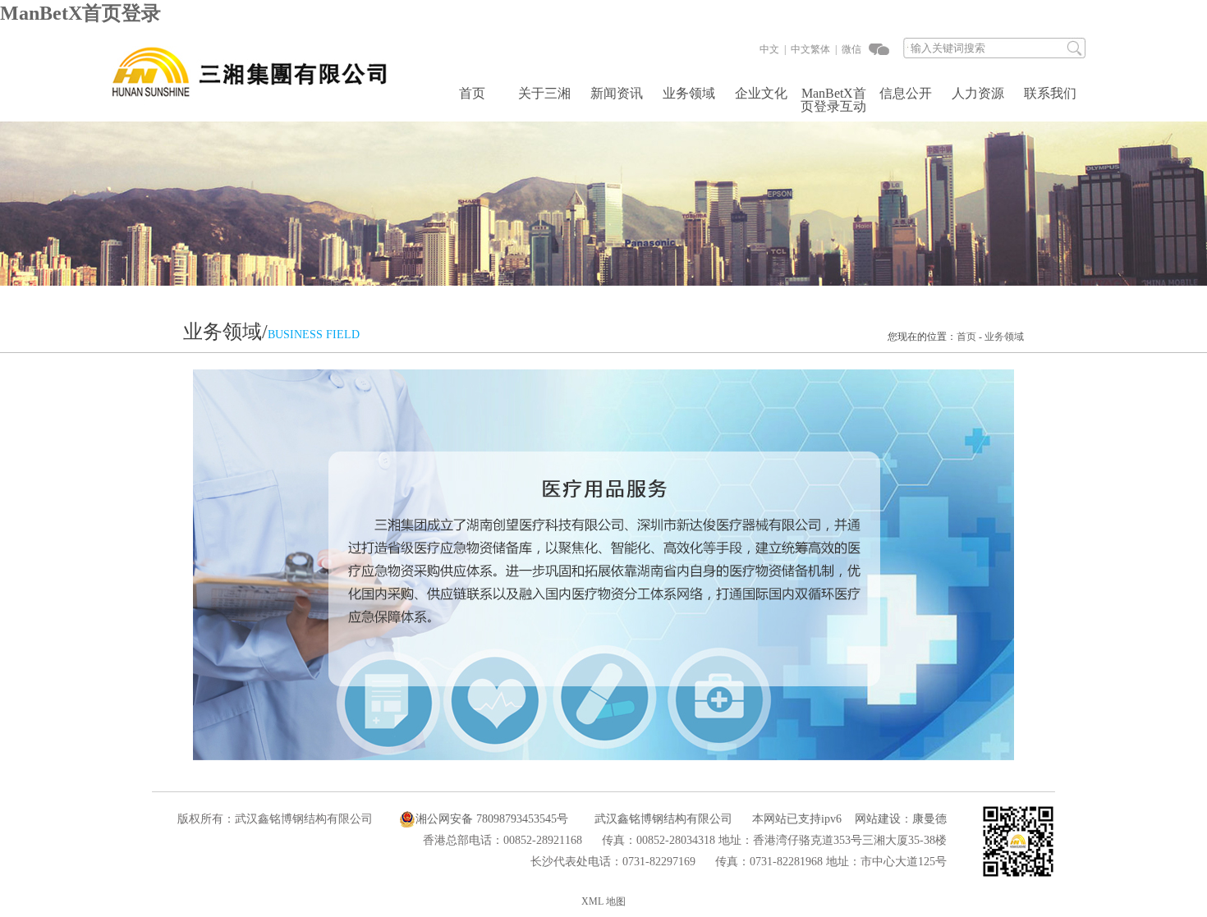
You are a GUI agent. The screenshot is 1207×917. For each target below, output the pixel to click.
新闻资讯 (616, 93)
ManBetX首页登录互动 (833, 100)
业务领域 (689, 93)
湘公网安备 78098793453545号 (491, 819)
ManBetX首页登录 (80, 13)
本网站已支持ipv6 (797, 819)
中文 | (773, 49)
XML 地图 (603, 901)
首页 (472, 93)
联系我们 (1050, 93)
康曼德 (929, 819)
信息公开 (905, 93)
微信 (850, 49)
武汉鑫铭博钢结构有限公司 (663, 819)
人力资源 (978, 93)
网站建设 (878, 819)
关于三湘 (544, 93)
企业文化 (761, 93)
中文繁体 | (812, 49)
